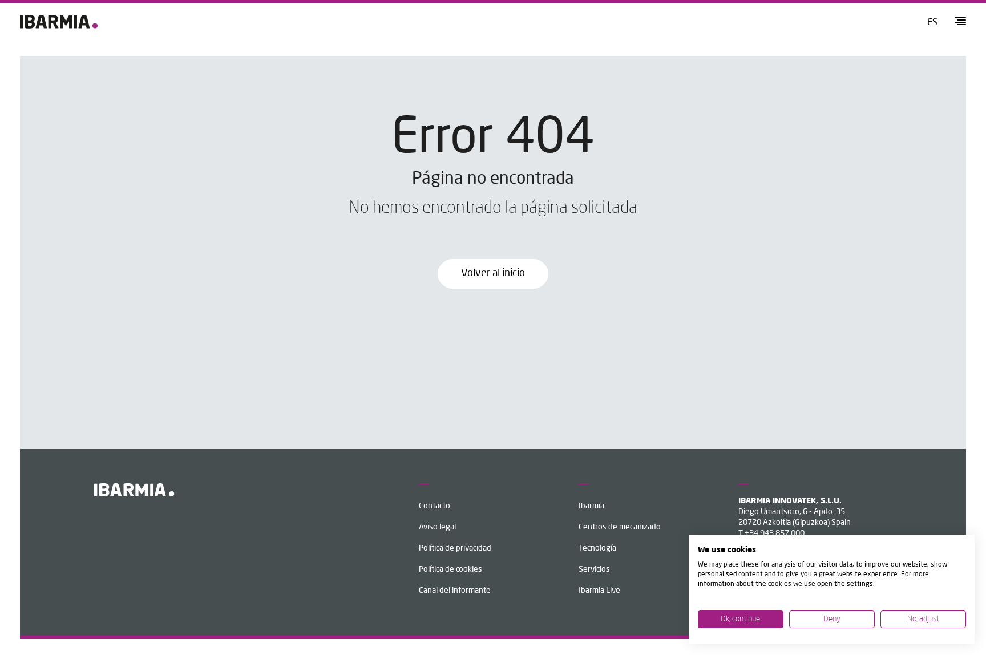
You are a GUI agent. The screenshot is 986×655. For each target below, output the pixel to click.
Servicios (594, 569)
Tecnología (597, 548)
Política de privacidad (455, 548)
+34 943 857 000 (775, 533)
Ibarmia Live (599, 591)
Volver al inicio (493, 273)
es (932, 22)
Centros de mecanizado (620, 527)
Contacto (434, 506)
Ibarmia (591, 506)
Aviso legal (437, 527)
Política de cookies (450, 569)
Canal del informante (455, 591)
